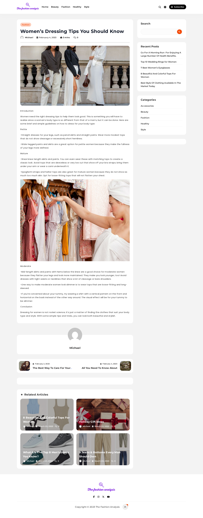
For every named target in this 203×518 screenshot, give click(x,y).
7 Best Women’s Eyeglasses (155, 68)
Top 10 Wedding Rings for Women (158, 62)
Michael (29, 37)
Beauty (55, 7)
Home (45, 7)
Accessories (147, 106)
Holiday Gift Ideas (91, 421)
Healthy (77, 7)
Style (86, 7)
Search (145, 23)
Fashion (65, 7)
